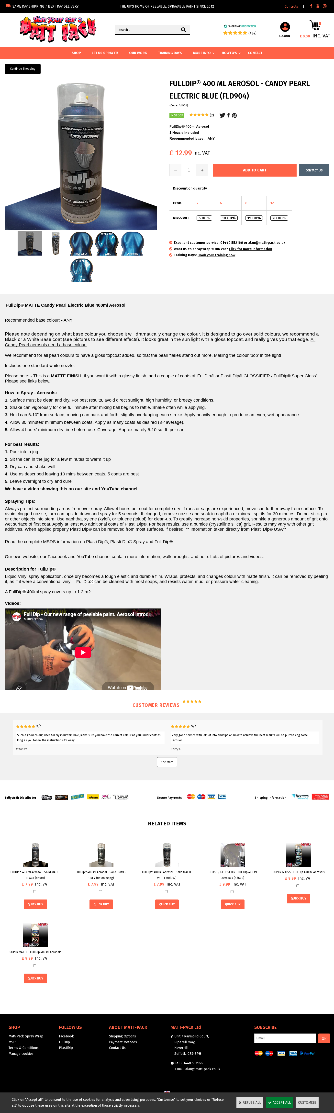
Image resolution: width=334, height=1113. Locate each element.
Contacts (291, 6)
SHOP (76, 53)
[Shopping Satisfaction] (240, 27)
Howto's (229, 53)
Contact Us (117, 1048)
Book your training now (216, 255)
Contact (255, 53)
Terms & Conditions (24, 1048)
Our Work (138, 53)
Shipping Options (122, 1036)
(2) (212, 115)
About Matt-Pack (128, 1027)
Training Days (170, 53)
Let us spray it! (105, 53)
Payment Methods (123, 1042)
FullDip (64, 1042)
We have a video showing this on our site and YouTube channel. (72, 488)
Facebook (66, 1036)
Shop (14, 1027)
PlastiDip (66, 1048)
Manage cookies (21, 1054)
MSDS (13, 1042)
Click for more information (250, 249)
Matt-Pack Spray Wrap (26, 1036)
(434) (252, 33)
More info (202, 53)
